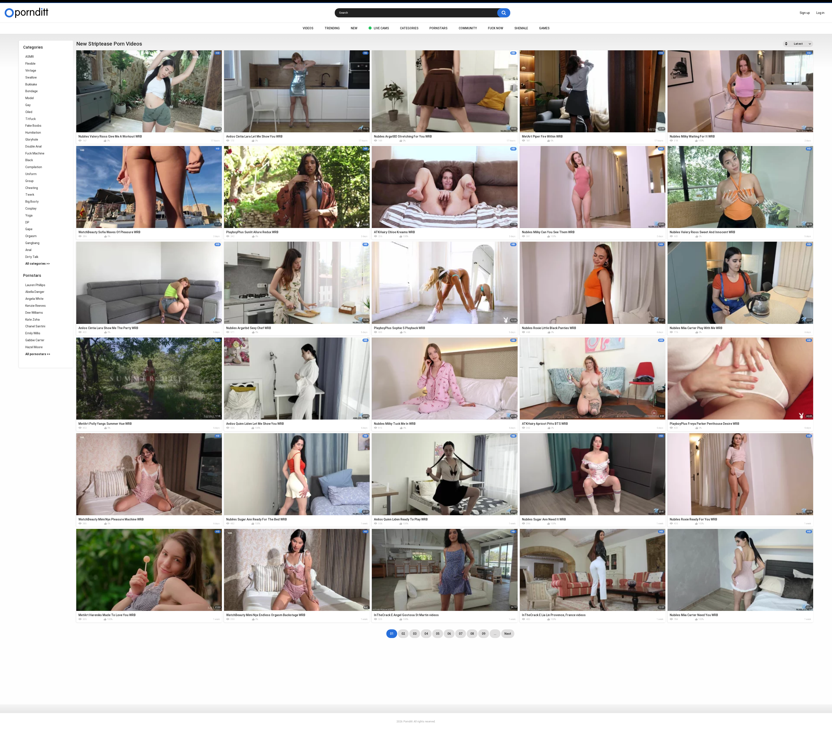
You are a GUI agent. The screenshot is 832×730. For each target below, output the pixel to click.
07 (460, 633)
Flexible (30, 63)
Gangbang (32, 243)
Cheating (31, 188)
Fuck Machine (34, 153)
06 (449, 633)
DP (27, 222)
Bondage (31, 91)
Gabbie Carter (34, 340)
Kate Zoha (32, 319)
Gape (28, 229)
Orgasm (31, 236)
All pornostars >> (37, 354)
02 (403, 633)
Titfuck (30, 119)
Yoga (28, 215)
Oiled (28, 112)
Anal (28, 250)
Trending (332, 28)
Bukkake (31, 84)
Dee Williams (34, 312)
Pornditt (408, 721)
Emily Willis (32, 333)
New (354, 28)
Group (29, 181)
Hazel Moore (34, 347)
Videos (308, 28)
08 (472, 633)
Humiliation (33, 132)
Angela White (34, 298)
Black (29, 160)
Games (544, 28)
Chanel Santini (35, 326)
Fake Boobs (33, 125)
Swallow (31, 77)
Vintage (30, 70)
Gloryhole (31, 139)
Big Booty (32, 201)
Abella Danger (34, 292)
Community (468, 28)
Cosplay (30, 208)
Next (507, 633)
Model (29, 98)
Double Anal (33, 146)
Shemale (521, 28)
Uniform (31, 174)
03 (414, 633)
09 (483, 633)
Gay (28, 105)
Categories (409, 28)
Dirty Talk (31, 257)
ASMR (29, 56)
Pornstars (438, 28)
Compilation (33, 167)
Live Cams (381, 28)
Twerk (29, 194)
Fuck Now (495, 28)
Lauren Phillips (35, 285)
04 (426, 633)
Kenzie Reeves (35, 305)
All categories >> (37, 263)
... (495, 633)
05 (437, 633)
